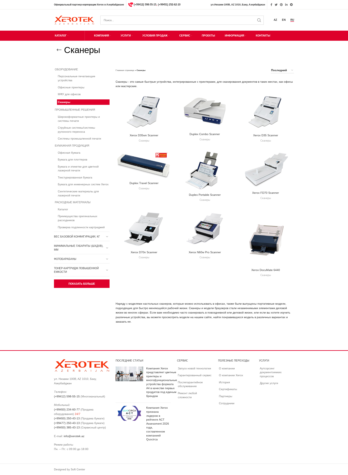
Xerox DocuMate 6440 (265, 270)
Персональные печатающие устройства (76, 78)
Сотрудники (226, 403)
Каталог (63, 209)
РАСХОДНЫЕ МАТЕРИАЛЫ (72, 202)
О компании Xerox (231, 375)
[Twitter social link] (276, 4)
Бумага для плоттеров (72, 159)
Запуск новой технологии (194, 368)
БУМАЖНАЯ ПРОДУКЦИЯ (72, 145)
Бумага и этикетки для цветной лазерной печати (78, 168)
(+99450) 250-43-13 (67, 418)
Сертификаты (228, 389)
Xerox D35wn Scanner (144, 135)
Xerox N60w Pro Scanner (205, 252)
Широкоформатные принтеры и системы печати (79, 118)
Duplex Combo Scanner (205, 134)
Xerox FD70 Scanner (265, 192)
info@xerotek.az (74, 436)
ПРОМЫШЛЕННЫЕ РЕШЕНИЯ (75, 109)
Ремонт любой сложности (187, 395)
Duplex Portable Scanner (205, 194)
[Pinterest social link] (281, 4)
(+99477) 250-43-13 (67, 423)
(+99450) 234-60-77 (67, 409)
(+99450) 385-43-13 (67, 427)
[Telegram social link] (291, 4)
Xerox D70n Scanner (144, 252)
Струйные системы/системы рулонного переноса (76, 129)
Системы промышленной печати (79, 138)
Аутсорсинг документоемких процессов (271, 372)
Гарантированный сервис (194, 375)
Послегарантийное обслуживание (190, 384)
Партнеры (225, 396)
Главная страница (125, 70)
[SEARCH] (259, 20)
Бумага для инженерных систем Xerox (83, 184)
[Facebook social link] (271, 4)
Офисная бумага (69, 152)
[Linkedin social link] (286, 4)
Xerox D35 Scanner (265, 135)
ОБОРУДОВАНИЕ (66, 69)
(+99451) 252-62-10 (169, 4)
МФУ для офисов (69, 94)
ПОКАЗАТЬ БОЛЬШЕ (81, 283)
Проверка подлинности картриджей (81, 227)
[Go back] (59, 50)
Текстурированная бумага (75, 177)
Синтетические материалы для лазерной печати (78, 193)
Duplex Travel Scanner (143, 183)
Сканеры (64, 102)
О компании (227, 368)
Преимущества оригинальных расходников (77, 218)
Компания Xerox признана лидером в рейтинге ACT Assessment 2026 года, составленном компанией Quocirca (157, 423)
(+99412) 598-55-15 (145, 4)
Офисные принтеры (71, 87)
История (224, 382)
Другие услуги (269, 383)
